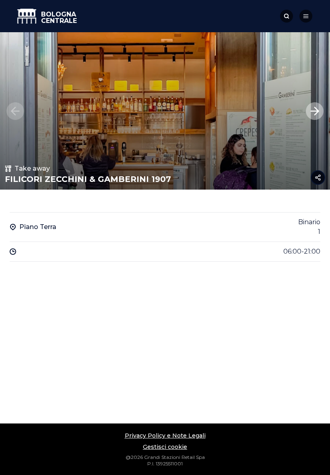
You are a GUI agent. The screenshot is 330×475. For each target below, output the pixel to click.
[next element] (315, 111)
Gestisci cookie (165, 446)
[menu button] (306, 16)
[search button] (286, 16)
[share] (318, 177)
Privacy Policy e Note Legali (165, 435)
